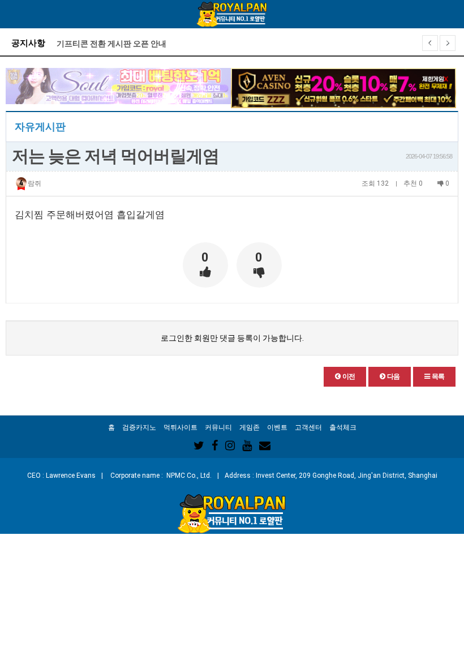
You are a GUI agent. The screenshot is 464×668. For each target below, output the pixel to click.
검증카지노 (139, 427)
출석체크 (342, 427)
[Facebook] (215, 445)
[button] (345, 377)
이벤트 (277, 427)
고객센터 (308, 427)
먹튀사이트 (180, 427)
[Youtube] (247, 445)
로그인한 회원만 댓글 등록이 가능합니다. (232, 337)
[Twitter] (199, 445)
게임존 (249, 427)
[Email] (264, 445)
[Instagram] (230, 445)
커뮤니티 (218, 427)
